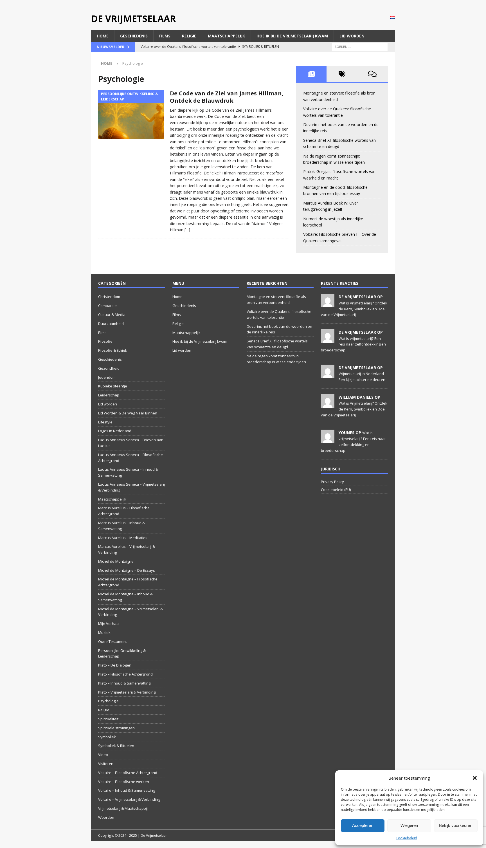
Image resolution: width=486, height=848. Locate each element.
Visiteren (105, 763)
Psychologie (108, 700)
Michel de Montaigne (116, 561)
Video (103, 754)
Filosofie (105, 341)
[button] (475, 778)
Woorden (106, 817)
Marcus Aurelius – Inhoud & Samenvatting (121, 525)
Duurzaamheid (111, 323)
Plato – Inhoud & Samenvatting (124, 683)
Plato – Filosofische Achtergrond (125, 674)
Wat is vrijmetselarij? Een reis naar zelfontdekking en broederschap (353, 344)
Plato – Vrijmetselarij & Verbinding (127, 692)
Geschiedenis (134, 36)
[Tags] (342, 74)
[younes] (327, 440)
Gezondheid (109, 368)
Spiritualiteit (108, 718)
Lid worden (351, 36)
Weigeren (409, 825)
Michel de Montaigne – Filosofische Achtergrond (128, 581)
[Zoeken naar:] (360, 46)
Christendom (109, 296)
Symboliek (107, 736)
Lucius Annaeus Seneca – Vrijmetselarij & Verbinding (131, 487)
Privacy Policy (332, 481)
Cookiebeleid (406, 838)
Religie (189, 36)
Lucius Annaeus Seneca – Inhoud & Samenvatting (128, 472)
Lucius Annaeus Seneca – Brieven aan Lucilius (130, 442)
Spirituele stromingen (116, 727)
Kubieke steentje (112, 386)
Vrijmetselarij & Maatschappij (123, 808)
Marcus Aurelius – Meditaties (122, 537)
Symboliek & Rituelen (116, 745)
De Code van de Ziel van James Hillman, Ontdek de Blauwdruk (227, 96)
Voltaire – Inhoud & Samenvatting (126, 790)
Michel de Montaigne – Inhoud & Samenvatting (125, 596)
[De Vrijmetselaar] (327, 304)
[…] (187, 229)
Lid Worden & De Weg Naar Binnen (127, 413)
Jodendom (107, 377)
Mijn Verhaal (109, 623)
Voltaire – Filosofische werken (123, 781)
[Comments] (372, 74)
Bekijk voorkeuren (455, 825)
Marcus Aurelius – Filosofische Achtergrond (124, 510)
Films (164, 36)
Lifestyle (105, 422)
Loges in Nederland (114, 430)
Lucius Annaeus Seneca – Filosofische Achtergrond (130, 457)
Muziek (104, 632)
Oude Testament (112, 641)
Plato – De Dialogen (114, 665)
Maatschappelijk (226, 36)
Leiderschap (108, 395)
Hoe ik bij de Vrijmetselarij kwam (292, 36)
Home (103, 36)
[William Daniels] (327, 404)
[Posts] (311, 74)
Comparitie (107, 305)
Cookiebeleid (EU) (336, 489)
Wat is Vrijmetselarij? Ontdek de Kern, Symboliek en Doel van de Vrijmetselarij (354, 308)
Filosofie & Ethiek (112, 350)
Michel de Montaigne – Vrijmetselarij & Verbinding (130, 611)
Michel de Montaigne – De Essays (126, 570)
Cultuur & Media (111, 314)
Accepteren (362, 825)
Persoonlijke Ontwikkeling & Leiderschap (122, 653)
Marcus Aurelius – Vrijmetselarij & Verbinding (126, 549)
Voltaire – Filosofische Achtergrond (127, 772)
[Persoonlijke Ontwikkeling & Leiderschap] (131, 115)
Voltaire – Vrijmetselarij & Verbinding (129, 799)
